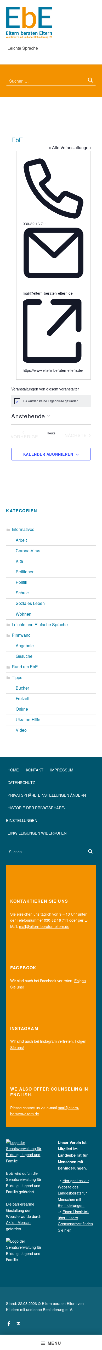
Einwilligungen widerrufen (37, 833)
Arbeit (21, 540)
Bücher (22, 688)
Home (13, 769)
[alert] (51, 401)
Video (21, 730)
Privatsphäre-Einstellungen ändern (47, 795)
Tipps (17, 677)
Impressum (61, 769)
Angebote (25, 646)
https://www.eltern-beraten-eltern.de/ (53, 370)
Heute (51, 433)
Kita (19, 561)
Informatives (23, 529)
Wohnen (23, 614)
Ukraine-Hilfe (28, 719)
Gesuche (24, 656)
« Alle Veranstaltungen (70, 147)
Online (22, 709)
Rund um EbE (25, 667)
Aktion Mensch (18, 1222)
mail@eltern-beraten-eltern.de (48, 293)
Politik (21, 582)
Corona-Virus (28, 551)
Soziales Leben (30, 603)
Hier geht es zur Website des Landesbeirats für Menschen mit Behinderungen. (73, 1193)
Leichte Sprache (23, 48)
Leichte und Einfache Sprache (40, 624)
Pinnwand (21, 635)
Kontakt (34, 769)
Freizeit (22, 698)
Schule (22, 593)
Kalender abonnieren (48, 454)
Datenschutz (21, 782)
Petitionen (25, 572)
